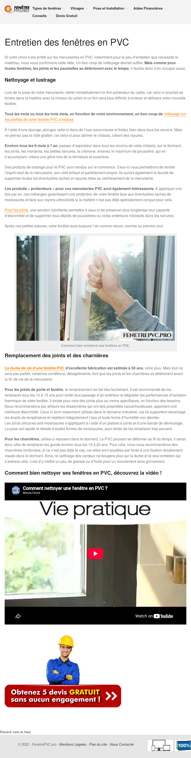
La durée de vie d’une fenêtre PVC (35, 368)
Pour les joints (16, 210)
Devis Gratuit (66, 15)
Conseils (39, 15)
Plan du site (98, 744)
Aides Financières (148, 8)
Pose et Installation (108, 8)
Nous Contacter (122, 744)
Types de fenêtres (46, 8)
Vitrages (77, 8)
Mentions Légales (72, 744)
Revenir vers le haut (15, 731)
